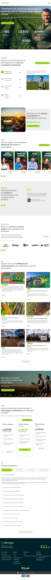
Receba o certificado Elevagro (6, 96)
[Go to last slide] (2, 176)
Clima (3, 347)
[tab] (7, 470)
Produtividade (29, 343)
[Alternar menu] (49, 3)
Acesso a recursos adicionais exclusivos (8, 87)
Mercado (3, 284)
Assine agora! (8, 451)
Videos (6, 284)
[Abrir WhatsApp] (48, 577)
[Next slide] (4, 176)
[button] (11, 73)
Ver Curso (10, 171)
